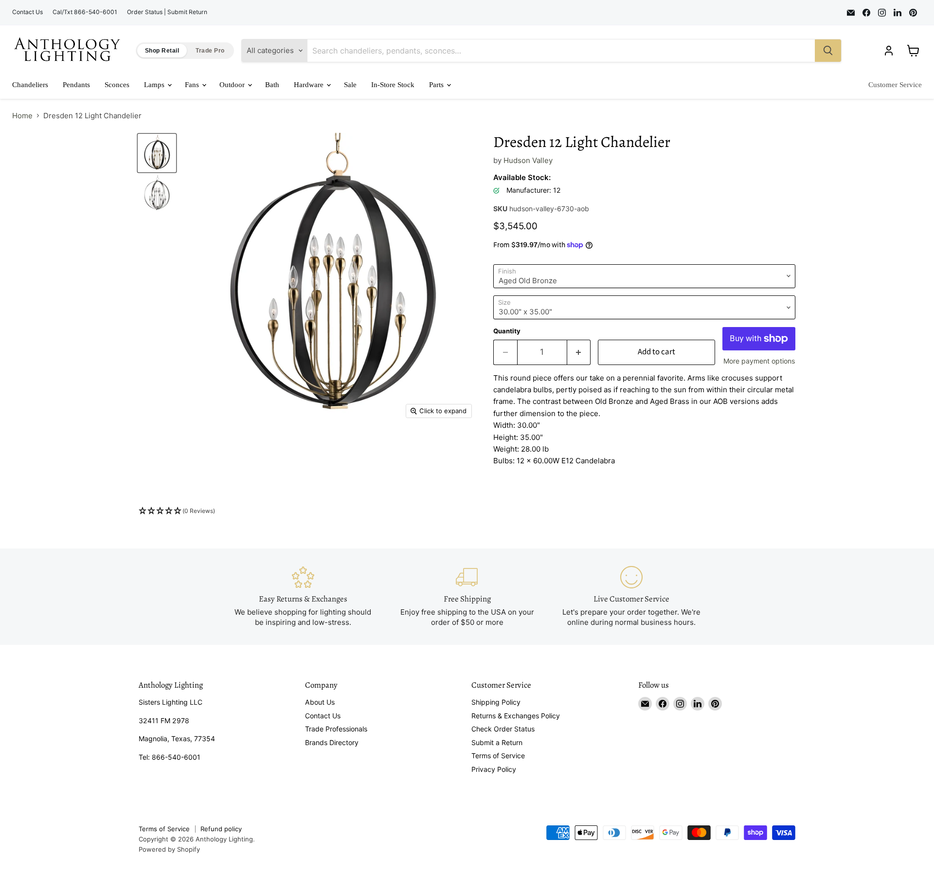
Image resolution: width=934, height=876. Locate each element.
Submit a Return (496, 742)
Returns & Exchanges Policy (515, 716)
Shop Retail (162, 50)
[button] (467, 511)
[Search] (828, 50)
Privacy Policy (493, 769)
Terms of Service (498, 755)
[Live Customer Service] (631, 596)
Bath (272, 85)
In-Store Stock (392, 85)
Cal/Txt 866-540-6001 (85, 12)
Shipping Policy (496, 702)
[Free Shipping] (467, 596)
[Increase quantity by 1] (579, 352)
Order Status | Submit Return (167, 12)
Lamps (155, 85)
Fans (193, 85)
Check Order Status (503, 729)
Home (22, 115)
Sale (350, 85)
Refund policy (221, 829)
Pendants (76, 85)
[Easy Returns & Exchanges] (303, 596)
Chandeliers (30, 85)
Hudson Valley (528, 160)
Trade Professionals (336, 729)
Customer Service (895, 85)
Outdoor (233, 85)
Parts (437, 85)
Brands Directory (332, 742)
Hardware (309, 85)
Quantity (507, 331)
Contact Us (27, 12)
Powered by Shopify (169, 849)
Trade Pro (210, 50)
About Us (320, 702)
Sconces (117, 85)
